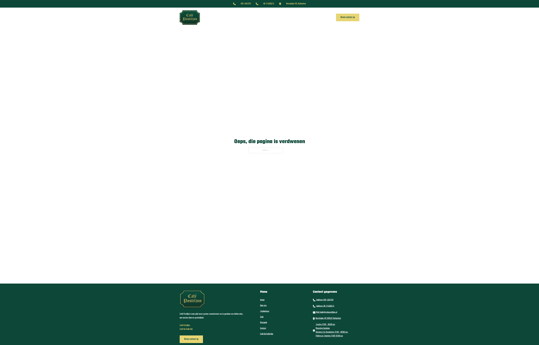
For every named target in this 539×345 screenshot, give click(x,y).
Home (225, 17)
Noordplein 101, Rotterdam (296, 4)
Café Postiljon (185, 325)
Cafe (263, 17)
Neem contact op (348, 17)
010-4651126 (246, 4)
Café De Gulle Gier (292, 17)
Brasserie (275, 17)
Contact (310, 17)
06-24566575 (268, 4)
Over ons (236, 17)
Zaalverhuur (251, 17)
